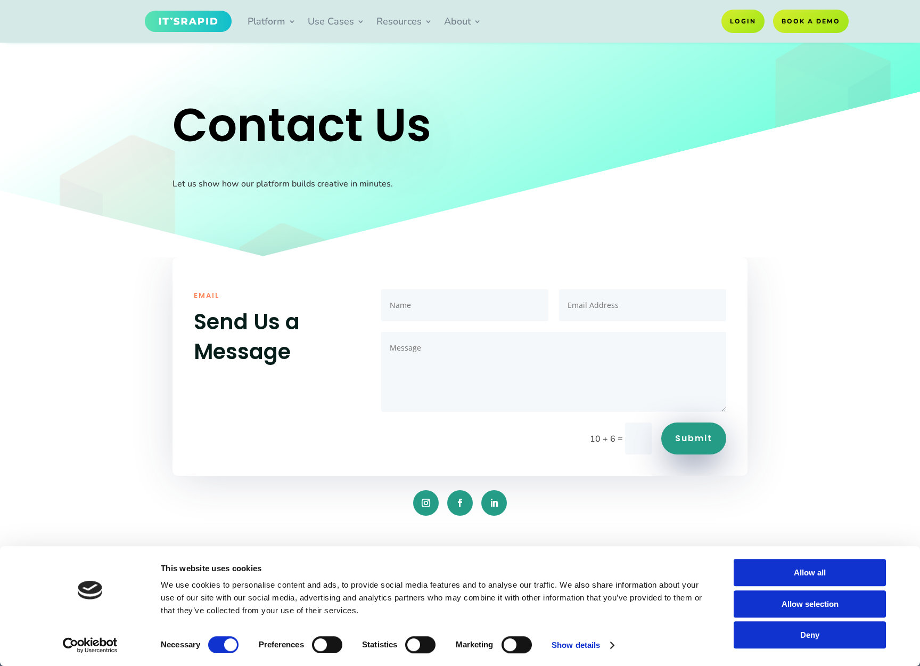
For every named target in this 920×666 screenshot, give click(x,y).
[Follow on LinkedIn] (494, 503)
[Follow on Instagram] (426, 503)
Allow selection (810, 603)
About (457, 21)
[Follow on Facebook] (460, 503)
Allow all (810, 572)
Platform (266, 21)
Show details (576, 644)
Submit (693, 438)
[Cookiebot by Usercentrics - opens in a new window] (90, 645)
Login (743, 21)
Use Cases (331, 21)
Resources (399, 21)
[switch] (327, 644)
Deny (809, 634)
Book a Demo (811, 21)
